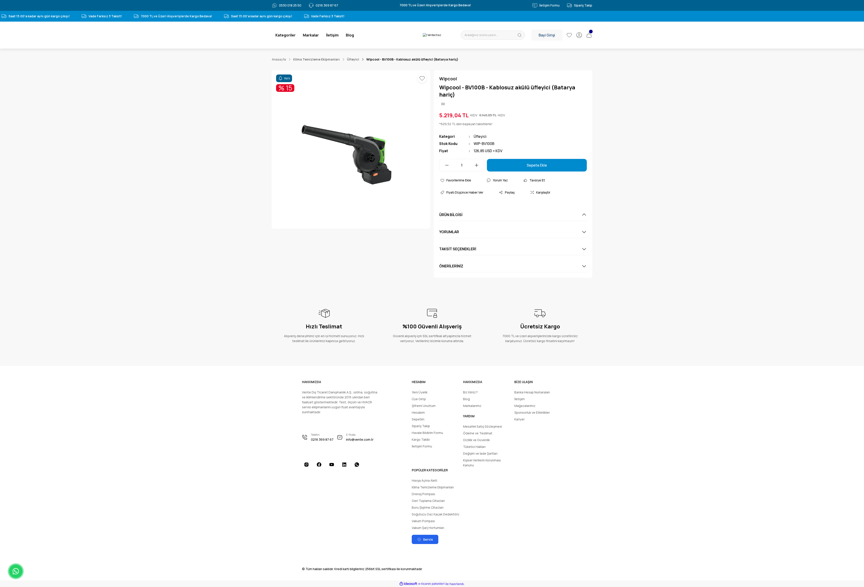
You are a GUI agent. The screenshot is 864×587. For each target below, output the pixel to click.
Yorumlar (449, 231)
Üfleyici (480, 136)
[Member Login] (579, 35)
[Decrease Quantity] (444, 165)
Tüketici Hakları (474, 447)
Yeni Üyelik (420, 392)
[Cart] (589, 35)
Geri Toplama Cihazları (428, 501)
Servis (428, 539)
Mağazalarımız (525, 406)
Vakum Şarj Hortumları (428, 528)
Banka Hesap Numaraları (532, 392)
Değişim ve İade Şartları (480, 453)
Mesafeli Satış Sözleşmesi (482, 426)
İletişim (519, 399)
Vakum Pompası (423, 521)
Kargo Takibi (421, 439)
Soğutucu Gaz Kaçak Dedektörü (435, 514)
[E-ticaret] (431, 584)
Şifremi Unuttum (424, 406)
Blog (466, 399)
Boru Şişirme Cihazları (427, 507)
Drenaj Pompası (423, 494)
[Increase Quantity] (479, 165)
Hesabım (418, 412)
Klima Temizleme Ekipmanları (433, 487)
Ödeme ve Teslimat (477, 433)
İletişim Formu (422, 446)
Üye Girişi (419, 399)
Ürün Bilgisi (450, 214)
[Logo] (432, 35)
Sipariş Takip (421, 426)
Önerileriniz (451, 266)
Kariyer (519, 419)
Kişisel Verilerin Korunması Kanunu (482, 462)
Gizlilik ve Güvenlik (476, 440)
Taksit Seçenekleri (457, 248)
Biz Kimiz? (470, 392)
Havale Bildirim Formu (427, 433)
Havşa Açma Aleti (424, 480)
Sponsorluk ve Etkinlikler (532, 412)
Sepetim (418, 419)
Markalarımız (472, 406)
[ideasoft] (408, 584)
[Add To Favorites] (422, 78)
